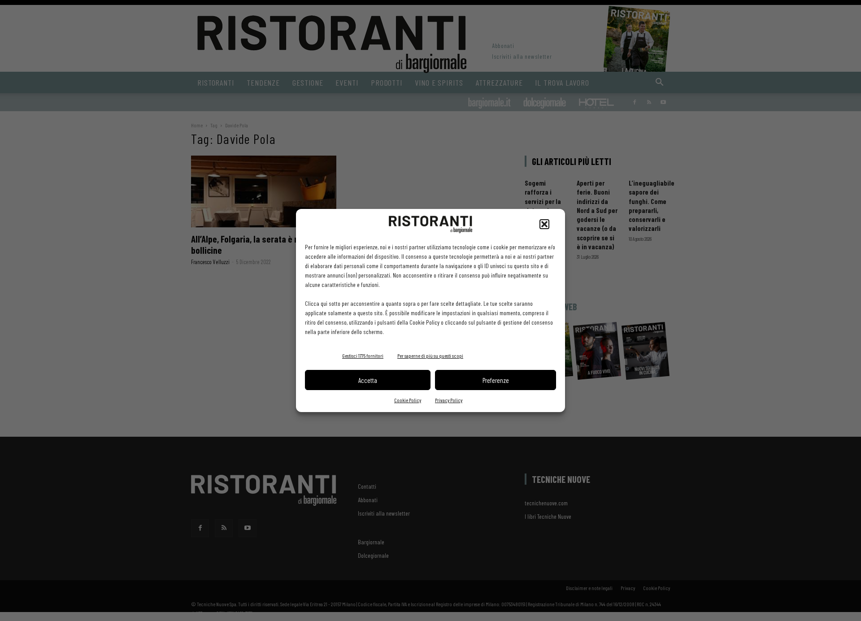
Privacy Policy (448, 400)
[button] (544, 224)
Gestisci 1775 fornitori (362, 355)
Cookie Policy (407, 400)
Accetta (367, 380)
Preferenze (496, 380)
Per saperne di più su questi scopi (430, 355)
